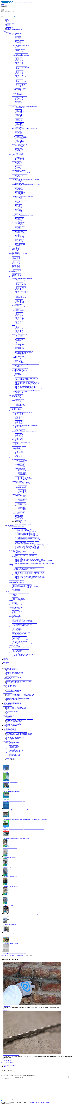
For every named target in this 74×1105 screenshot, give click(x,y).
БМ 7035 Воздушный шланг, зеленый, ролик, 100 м (27, 382)
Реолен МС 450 (19, 434)
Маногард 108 (18, 57)
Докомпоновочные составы (22, 482)
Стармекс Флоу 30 (19, 301)
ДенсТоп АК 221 (19, 64)
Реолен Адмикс (19, 426)
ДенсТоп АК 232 (19, 68)
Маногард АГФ (19, 85)
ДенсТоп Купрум (19, 335)
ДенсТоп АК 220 (19, 63)
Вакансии (8, 25)
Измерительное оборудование (16, 580)
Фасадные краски (19, 476)
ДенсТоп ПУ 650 (19, 79)
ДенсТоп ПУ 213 (16, 260)
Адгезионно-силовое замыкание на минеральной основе (26, 184)
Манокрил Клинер (19, 235)
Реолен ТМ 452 (19, 438)
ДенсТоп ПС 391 (19, 71)
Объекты (5, 659)
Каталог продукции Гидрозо (10, 782)
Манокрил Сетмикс (20, 103)
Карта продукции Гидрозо (9, 1065)
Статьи (8, 24)
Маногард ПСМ (19, 42)
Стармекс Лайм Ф (22, 492)
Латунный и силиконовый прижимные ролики (23, 654)
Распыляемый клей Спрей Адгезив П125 (22, 624)
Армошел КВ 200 (19, 157)
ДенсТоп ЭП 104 (19, 313)
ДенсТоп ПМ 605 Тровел (21, 287)
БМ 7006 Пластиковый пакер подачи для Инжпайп (27, 390)
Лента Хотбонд (16, 646)
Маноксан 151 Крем (20, 226)
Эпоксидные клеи (16, 161)
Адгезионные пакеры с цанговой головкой (22, 565)
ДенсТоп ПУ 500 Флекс (21, 283)
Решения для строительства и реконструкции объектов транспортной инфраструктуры (24, 914)
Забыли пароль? (4, 13)
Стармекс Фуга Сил (20, 405)
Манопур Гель (18, 219)
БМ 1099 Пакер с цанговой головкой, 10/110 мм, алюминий (30, 571)
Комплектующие (13, 550)
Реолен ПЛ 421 (18, 421)
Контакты (5, 663)
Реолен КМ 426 (19, 413)
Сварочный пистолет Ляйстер (19, 655)
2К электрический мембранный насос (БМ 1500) (27, 546)
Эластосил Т (15, 602)
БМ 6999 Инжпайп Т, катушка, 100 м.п (24, 381)
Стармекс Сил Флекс (20, 51)
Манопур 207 (18, 204)
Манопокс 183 (18, 162)
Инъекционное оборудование (16, 526)
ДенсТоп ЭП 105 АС (20, 315)
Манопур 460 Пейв (19, 362)
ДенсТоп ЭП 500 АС (20, 280)
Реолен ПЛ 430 (18, 422)
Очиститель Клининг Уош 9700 (20, 640)
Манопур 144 (18, 213)
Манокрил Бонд (19, 149)
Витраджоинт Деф (19, 371)
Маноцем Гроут (19, 185)
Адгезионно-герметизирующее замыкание (22, 196)
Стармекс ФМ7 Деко (20, 302)
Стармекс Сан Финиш (20, 520)
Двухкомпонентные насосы (19, 542)
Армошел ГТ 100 (19, 98)
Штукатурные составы (20, 487)
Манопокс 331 (18, 129)
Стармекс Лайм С (22, 491)
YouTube (8, 1062)
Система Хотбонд (13, 645)
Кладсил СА (15, 612)
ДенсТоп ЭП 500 (19, 279)
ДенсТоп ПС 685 (19, 72)
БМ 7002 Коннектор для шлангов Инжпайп (25, 386)
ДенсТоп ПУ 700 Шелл (20, 81)
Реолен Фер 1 (18, 453)
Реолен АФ (18, 447)
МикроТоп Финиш (16, 409)
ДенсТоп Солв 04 (16, 270)
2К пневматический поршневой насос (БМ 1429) (27, 548)
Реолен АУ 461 (18, 444)
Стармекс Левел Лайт (20, 297)
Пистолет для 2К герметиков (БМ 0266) (22, 585)
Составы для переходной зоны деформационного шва (25, 364)
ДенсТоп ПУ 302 (19, 62)
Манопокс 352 (18, 181)
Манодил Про (18, 374)
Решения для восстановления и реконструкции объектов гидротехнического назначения (25, 819)
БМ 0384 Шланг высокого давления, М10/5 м (26, 555)
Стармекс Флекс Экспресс (21, 53)
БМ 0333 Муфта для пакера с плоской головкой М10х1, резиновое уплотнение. (34, 563)
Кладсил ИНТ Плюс (17, 611)
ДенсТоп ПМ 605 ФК (20, 286)
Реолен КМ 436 (19, 414)
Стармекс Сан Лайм (20, 518)
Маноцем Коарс (19, 189)
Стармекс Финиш (19, 142)
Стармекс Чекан (19, 153)
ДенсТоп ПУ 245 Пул (20, 76)
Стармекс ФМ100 (19, 122)
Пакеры (11, 564)
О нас (7, 20)
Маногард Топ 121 (16, 275)
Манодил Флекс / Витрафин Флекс (23, 352)
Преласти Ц (15, 597)
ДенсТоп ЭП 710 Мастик (21, 84)
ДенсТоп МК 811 (19, 289)
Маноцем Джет (19, 188)
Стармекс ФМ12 (19, 123)
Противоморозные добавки (19, 446)
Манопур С (18, 201)
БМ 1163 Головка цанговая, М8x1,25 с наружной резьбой (29, 388)
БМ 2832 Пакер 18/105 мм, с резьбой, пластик (26, 578)
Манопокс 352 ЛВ (19, 183)
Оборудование (10, 525)
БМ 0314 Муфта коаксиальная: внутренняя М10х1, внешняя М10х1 (31, 558)
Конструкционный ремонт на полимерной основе (24, 128)
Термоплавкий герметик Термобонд (21, 632)
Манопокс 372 (18, 163)
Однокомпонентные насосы (19, 528)
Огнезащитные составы (18, 89)
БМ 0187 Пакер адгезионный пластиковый (25, 568)
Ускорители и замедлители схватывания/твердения (24, 431)
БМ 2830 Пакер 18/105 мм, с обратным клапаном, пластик (29, 576)
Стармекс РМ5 (18, 115)
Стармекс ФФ (18, 304)
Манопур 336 (18, 366)
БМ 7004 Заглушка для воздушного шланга (25, 387)
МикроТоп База (16, 408)
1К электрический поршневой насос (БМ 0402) (26, 534)
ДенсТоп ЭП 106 (19, 317)
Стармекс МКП (19, 146)
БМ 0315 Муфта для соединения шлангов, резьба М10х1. (29, 559)
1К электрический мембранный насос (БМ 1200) (27, 537)
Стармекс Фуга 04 (19, 403)
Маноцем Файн (19, 193)
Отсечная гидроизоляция (18, 222)
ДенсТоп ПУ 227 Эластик (21, 73)
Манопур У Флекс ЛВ (20, 200)
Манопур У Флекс (19, 198)
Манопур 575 (18, 221)
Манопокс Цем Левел (20, 295)
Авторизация (4, 5)
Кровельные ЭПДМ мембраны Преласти (19, 593)
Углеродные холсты (17, 155)
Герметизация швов (8, 905)
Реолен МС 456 (19, 437)
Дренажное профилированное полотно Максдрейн (16, 809)
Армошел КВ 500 (19, 158)
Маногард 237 (18, 37)
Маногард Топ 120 (16, 274)
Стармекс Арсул (19, 171)
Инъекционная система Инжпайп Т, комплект (26, 378)
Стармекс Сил (18, 50)
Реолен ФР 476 (18, 456)
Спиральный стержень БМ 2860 (23, 172)
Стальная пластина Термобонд (19, 636)
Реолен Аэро (18, 440)
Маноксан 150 (18, 223)
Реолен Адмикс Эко (20, 430)
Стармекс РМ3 (18, 110)
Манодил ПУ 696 (19, 348)
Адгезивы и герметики (15, 342)
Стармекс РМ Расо (19, 140)
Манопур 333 (18, 360)
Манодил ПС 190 (19, 344)
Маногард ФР (18, 102)
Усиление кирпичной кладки (19, 170)
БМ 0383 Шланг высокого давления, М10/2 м (26, 554)
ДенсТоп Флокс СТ (20, 338)
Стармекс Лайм (22, 490)
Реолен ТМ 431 (19, 424)
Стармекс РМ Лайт (19, 139)
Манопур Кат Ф (19, 241)
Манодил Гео (18, 373)
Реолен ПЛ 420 (18, 420)
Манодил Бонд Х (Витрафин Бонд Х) (24, 351)
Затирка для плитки (17, 400)
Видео (5, 660)
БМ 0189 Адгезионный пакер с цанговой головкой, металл (29, 567)
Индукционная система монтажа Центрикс (20, 647)
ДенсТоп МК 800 (19, 321)
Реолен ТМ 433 (19, 451)
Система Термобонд (14, 627)
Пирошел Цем (18, 92)
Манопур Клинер (19, 232)
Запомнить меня (10, 11)
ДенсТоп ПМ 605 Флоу (20, 284)
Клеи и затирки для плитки (16, 395)
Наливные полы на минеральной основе (22, 293)
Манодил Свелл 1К (20, 356)
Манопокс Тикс (19, 175)
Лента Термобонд (16, 628)
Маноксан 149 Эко (19, 224)
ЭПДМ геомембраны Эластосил (17, 600)
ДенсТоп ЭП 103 (19, 323)
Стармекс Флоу (19, 300)
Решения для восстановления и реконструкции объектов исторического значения (23, 829)
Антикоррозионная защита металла (18, 253)
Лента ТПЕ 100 (16, 630)
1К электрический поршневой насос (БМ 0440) (26, 535)
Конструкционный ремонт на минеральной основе (24, 106)
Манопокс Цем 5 (19, 133)
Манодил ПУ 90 (19, 394)
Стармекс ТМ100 (19, 118)
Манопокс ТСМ (19, 176)
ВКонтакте (3, 1062)
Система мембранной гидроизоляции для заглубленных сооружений (20, 933)
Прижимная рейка (16, 634)
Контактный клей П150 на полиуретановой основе (24, 623)
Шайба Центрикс (16, 651)
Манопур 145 (18, 180)
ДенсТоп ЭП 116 (16, 258)
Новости (8, 28)
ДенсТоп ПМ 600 (19, 318)
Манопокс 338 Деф (19, 365)
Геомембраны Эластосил (9, 924)
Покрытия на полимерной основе (20, 55)
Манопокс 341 (15, 248)
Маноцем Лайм (22, 496)
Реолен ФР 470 (18, 455)
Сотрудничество (10, 23)
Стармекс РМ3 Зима (20, 111)
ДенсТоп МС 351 (19, 70)
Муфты (14, 556)
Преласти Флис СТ (17, 606)
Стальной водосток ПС (18, 642)
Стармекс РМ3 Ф (19, 113)
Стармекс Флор (19, 299)
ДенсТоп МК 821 (19, 331)
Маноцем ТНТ (18, 150)
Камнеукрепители (19, 464)
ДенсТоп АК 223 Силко (21, 66)
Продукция (6, 31)
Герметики (14, 343)
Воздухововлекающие (17, 439)
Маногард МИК (16, 266)
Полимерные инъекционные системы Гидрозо (14, 953)
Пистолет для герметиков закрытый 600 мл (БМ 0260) (25, 586)
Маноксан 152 (18, 227)
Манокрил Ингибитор (20, 237)
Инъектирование (13, 178)
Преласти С (15, 594)
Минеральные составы (20, 495)
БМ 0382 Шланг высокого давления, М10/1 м (26, 552)
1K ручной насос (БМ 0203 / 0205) (23, 529)
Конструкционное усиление (16, 154)
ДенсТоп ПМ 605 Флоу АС (21, 291)
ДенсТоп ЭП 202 (19, 59)
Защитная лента (16, 637)
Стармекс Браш (16, 589)
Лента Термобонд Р (17, 629)
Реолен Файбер (19, 452)
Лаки (13, 325)
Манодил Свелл (19, 369)
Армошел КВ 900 (19, 159)
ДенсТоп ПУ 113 (16, 257)
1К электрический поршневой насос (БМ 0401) (26, 533)
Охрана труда (9, 27)
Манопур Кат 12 (19, 240)
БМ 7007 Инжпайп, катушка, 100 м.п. (24, 379)
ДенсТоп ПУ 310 (19, 329)
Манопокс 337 (18, 131)
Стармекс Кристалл (20, 49)
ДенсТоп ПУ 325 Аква (20, 77)
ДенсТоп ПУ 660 (19, 80)
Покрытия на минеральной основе (20, 45)
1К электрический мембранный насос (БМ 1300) (27, 538)
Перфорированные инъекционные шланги (22, 375)
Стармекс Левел (19, 296)
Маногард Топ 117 (19, 40)
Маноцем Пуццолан (20, 192)
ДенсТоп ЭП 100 (19, 312)
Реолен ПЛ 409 (18, 416)
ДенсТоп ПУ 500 (19, 282)
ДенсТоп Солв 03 (16, 269)
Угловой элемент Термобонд (19, 633)
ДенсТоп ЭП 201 (19, 58)
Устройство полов (13, 276)
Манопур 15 (18, 205)
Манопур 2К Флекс (20, 214)
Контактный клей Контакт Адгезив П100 (22, 621)
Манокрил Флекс (19, 231)
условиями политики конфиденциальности (39, 1102)
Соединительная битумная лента (20, 625)
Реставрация (12, 457)
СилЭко (8, 591)
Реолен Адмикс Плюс (20, 427)
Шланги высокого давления (19, 551)
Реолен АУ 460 (18, 443)
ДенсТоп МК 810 (19, 288)
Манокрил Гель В (19, 217)
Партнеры (8, 21)
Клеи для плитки (16, 396)
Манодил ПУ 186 (19, 347)
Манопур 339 (18, 361)
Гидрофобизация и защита (18, 459)
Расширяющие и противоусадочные (21, 442)
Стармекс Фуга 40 (19, 404)
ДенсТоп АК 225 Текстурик (22, 67)
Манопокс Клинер (19, 236)
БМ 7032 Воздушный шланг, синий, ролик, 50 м (27, 383)
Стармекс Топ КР (19, 309)
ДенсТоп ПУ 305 (19, 327)
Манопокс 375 (18, 165)
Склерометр (15, 581)
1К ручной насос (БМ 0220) (22, 530)
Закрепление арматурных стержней (18, 247)
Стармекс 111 (18, 46)
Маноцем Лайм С (22, 498)
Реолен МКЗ (18, 450)
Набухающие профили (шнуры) (20, 368)
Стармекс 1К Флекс (20, 47)
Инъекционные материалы (10, 876)
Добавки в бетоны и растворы (16, 410)
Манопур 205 (18, 210)
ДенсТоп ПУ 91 (19, 99)
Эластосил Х (15, 603)
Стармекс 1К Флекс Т (20, 88)
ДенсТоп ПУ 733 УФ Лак (21, 83)
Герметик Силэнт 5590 (17, 619)
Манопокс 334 (18, 401)
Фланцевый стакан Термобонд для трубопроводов (24, 643)
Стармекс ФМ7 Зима (20, 126)
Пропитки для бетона (17, 38)
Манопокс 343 (15, 249)
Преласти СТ (15, 595)
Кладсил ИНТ (15, 610)
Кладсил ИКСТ (16, 608)
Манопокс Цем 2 (19, 132)
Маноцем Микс (19, 191)
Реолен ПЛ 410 (18, 417)
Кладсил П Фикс (16, 615)
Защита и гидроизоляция (15, 33)
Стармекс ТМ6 (18, 119)
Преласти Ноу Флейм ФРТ (18, 599)
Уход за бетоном (13, 271)
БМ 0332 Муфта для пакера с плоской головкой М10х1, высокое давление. (33, 561)
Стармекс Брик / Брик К (24, 483)
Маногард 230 (18, 36)
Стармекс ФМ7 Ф (19, 127)
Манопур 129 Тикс (19, 211)
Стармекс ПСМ (19, 97)
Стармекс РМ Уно (19, 141)
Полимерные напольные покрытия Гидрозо (14, 801)
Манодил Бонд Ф (19, 349)
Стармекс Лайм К (22, 485)
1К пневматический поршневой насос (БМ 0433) (27, 541)
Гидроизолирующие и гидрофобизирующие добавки (25, 425)
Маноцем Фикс (16, 250)
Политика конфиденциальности (14, 29)
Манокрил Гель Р (19, 218)
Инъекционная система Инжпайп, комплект (26, 377)
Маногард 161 (21, 466)
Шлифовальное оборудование (19, 656)
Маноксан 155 (18, 228)
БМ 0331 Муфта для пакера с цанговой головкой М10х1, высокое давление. (33, 560)
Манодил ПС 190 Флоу (20, 353)
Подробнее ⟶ (7, 1010)
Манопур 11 (18, 202)
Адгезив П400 (15, 617)
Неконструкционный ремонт (19, 136)
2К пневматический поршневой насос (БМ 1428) (27, 547)
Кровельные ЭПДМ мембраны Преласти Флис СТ (21, 604)
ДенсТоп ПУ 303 (16, 267)
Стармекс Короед (22, 489)
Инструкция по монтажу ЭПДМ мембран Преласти (16, 838)
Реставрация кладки (17, 481)
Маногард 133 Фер (19, 145)
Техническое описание (9, 1008)
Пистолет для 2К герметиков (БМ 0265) (22, 584)
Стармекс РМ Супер (20, 107)
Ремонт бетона (12, 105)
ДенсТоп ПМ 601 (19, 319)
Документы (6, 662)
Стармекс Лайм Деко (23, 479)
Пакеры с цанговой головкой (19, 569)
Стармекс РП (18, 116)
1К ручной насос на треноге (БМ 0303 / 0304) (26, 532)
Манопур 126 (18, 207)
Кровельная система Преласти (10, 943)
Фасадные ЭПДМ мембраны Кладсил (18, 607)
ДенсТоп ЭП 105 (19, 314)
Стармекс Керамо (19, 399)
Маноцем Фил (18, 194)
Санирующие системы (17, 93)
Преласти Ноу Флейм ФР (18, 598)
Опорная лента (16, 638)
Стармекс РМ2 (18, 109)
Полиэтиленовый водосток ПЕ (19, 641)
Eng (3, 4)
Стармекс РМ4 (18, 114)
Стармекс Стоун (22, 486)
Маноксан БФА (19, 94)
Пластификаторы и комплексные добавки (22, 412)
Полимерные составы (20, 502)
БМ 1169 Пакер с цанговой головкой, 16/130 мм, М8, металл (30, 572)
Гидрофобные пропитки (18, 34)
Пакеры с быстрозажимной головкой (21, 574)
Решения (5, 658)
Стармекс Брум (16, 590)
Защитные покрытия (20, 468)
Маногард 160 (21, 465)
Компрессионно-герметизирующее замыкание (23, 215)
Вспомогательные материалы (19, 96)
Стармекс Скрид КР (20, 306)
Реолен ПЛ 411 (18, 418)
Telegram (12, 1062)
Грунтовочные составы (18, 310)
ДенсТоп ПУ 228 (19, 75)
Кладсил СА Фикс (16, 613)
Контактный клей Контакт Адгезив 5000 (22, 620)
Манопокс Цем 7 (19, 135)
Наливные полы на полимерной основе (22, 278)
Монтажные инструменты (15, 653)
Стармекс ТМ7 (18, 120)
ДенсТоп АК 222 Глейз (23, 470)
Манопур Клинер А (20, 243)
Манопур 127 (18, 209)
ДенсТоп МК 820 (19, 330)
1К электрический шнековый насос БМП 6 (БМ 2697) (28, 539)
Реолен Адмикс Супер (20, 429)
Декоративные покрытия (15, 407)
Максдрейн (18, 101)
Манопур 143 (18, 197)
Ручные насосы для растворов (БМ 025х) (22, 587)
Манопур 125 (18, 206)
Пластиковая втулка (17, 650)
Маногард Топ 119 (19, 41)
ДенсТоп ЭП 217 (16, 261)
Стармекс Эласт (19, 54)
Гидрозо (8, 32)
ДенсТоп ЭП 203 (16, 263)
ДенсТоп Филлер (19, 336)
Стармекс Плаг (18, 152)
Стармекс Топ (18, 308)
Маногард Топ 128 (19, 86)
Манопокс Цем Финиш (21, 137)
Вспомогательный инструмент (16, 582)
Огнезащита (15, 166)
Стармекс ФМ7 (19, 124)
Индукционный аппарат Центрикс (20, 649)
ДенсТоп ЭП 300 (19, 326)
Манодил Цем (18, 345)
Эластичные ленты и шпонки (19, 370)
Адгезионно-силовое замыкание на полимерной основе (26, 179)
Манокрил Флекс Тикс (20, 234)
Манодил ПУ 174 (19, 355)
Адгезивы (14, 357)
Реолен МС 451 (19, 435)
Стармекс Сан (18, 517)
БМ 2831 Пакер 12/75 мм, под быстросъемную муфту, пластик (30, 577)
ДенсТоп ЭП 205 (19, 60)
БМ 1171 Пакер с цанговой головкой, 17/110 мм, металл (29, 573)
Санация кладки (16, 513)
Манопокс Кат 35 (19, 239)
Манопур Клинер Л (20, 244)
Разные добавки (16, 448)
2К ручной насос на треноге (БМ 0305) (24, 543)
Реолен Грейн (18, 433)
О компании (6, 19)
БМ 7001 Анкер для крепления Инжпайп (25, 384)
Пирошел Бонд (18, 90)
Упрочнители (15, 305)
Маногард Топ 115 (19, 44)
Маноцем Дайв (18, 187)
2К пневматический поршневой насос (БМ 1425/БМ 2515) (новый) (31, 545)
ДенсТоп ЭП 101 (19, 322)
